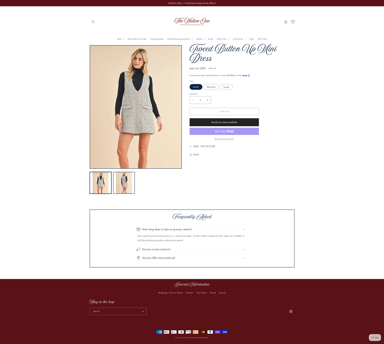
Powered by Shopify (201, 337)
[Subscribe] (142, 311)
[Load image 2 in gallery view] (124, 183)
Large (226, 86)
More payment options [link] (224, 138)
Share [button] (196, 154)
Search (222, 292)
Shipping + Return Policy (170, 292)
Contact (189, 292)
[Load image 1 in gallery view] (101, 183)
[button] (93, 21)
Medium (211, 86)
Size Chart (201, 292)
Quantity (194, 93)
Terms (213, 292)
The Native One (188, 337)
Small (196, 86)
